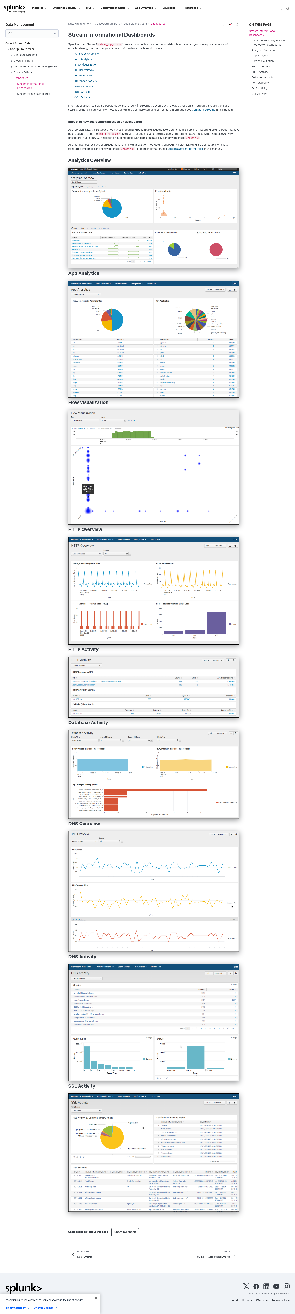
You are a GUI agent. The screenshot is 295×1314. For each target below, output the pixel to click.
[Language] (288, 8)
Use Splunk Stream (135, 24)
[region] (50, 1304)
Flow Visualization (86, 65)
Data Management (79, 24)
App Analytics (83, 59)
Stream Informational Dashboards (262, 33)
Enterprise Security (64, 8)
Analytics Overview (87, 54)
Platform (37, 8)
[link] (224, 24)
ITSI (88, 8)
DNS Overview (84, 87)
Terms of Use (281, 1300)
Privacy (247, 1300)
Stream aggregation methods (185, 149)
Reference (191, 8)
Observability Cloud (113, 8)
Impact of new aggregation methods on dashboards (268, 43)
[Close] (96, 1298)
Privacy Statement (15, 1307)
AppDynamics (144, 8)
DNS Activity (82, 92)
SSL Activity (82, 97)
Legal (234, 1300)
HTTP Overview (84, 70)
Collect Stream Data (107, 24)
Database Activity (86, 81)
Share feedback (125, 1232)
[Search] (280, 8)
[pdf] (237, 24)
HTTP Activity (83, 76)
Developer (168, 8)
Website (262, 1300)
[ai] (230, 24)
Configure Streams (203, 110)
